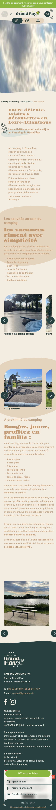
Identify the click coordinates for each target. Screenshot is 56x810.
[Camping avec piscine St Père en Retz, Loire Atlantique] (39, 21)
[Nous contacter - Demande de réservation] (51, 18)
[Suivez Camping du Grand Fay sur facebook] (5, 704)
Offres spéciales (28, 773)
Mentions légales (16, 807)
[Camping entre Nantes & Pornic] (17, 21)
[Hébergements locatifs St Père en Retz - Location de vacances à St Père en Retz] (28, 21)
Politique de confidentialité (35, 807)
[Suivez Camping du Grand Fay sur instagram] (13, 704)
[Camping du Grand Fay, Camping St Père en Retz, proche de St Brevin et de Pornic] (28, 16)
